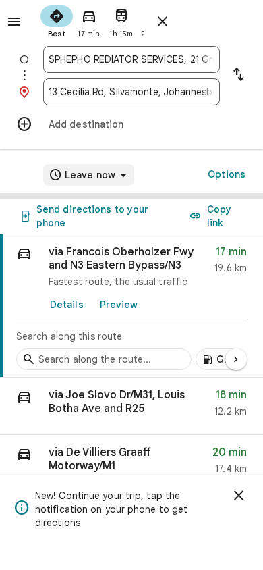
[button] (131, 406)
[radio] (56, 20)
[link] (131, 306)
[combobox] (131, 59)
